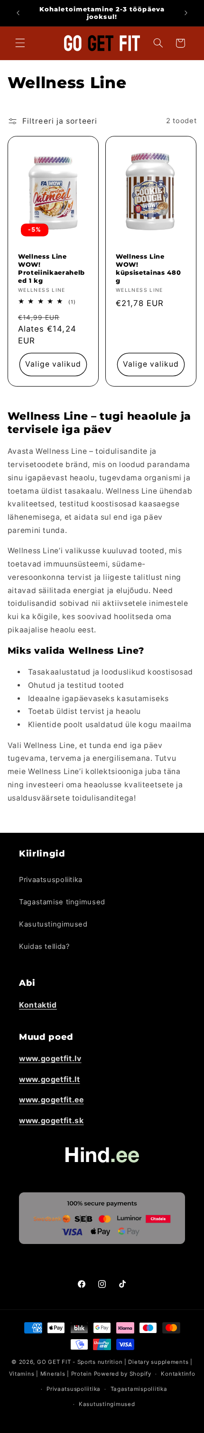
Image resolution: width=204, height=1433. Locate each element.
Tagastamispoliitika (139, 1389)
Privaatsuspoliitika (51, 879)
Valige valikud (53, 364)
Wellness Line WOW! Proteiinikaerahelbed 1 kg (51, 268)
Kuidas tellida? (44, 946)
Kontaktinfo (178, 1373)
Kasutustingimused (53, 924)
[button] (20, 43)
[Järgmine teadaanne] (186, 12)
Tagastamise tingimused (62, 902)
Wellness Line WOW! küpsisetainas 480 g (148, 268)
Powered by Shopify (122, 1373)
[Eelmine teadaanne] (18, 12)
